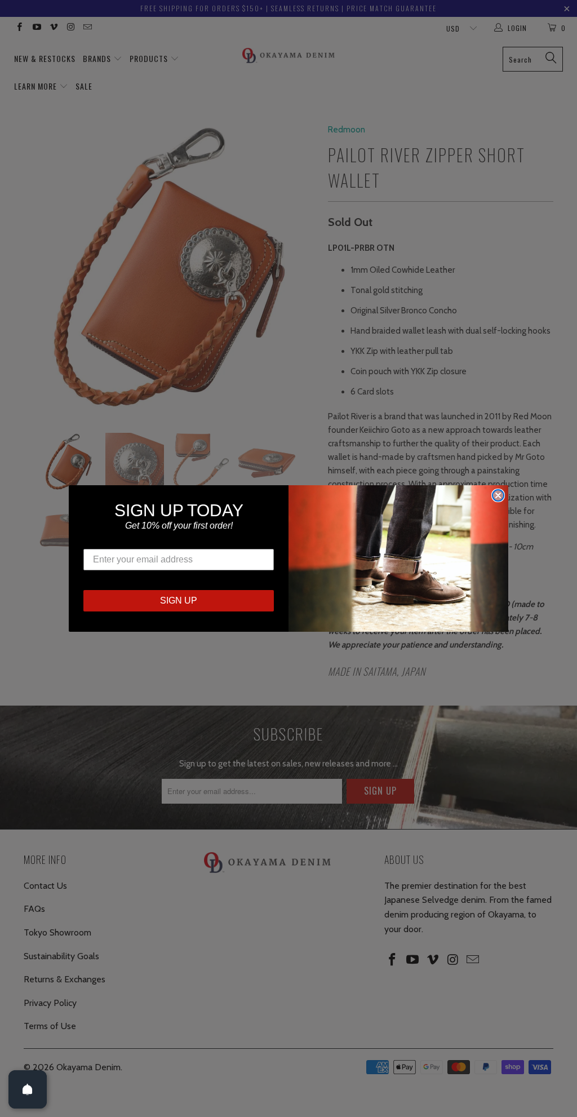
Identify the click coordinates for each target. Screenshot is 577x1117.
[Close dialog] (498, 495)
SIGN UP (178, 600)
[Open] (27, 1089)
